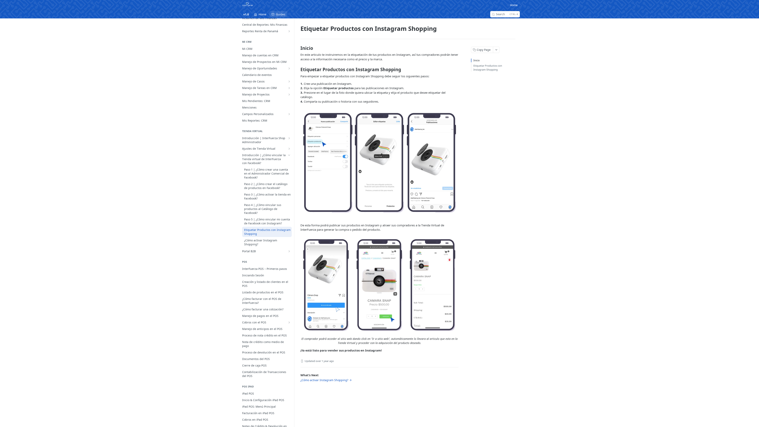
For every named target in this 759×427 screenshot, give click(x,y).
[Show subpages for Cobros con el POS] (289, 322)
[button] (379, 163)
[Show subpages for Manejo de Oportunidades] (289, 68)
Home (514, 5)
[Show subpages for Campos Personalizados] (289, 114)
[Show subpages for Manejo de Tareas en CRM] (289, 88)
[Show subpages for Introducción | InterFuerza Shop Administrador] (289, 138)
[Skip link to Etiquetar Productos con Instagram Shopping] (297, 69)
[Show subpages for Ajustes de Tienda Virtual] (289, 148)
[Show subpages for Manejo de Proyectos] (289, 94)
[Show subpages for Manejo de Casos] (289, 81)
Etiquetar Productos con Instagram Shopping (487, 67)
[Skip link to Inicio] (297, 48)
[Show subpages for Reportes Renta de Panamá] (289, 31)
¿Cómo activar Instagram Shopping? (324, 380)
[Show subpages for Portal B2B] (289, 251)
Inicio (476, 60)
